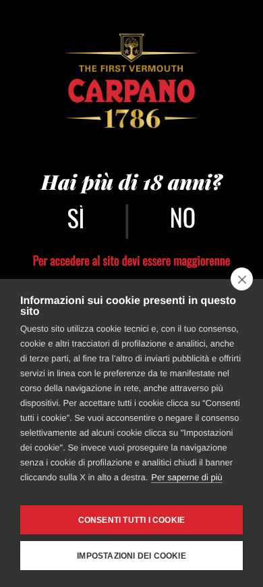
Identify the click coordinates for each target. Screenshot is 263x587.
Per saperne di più (187, 477)
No (183, 217)
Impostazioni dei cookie (131, 556)
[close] (242, 278)
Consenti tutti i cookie (131, 520)
